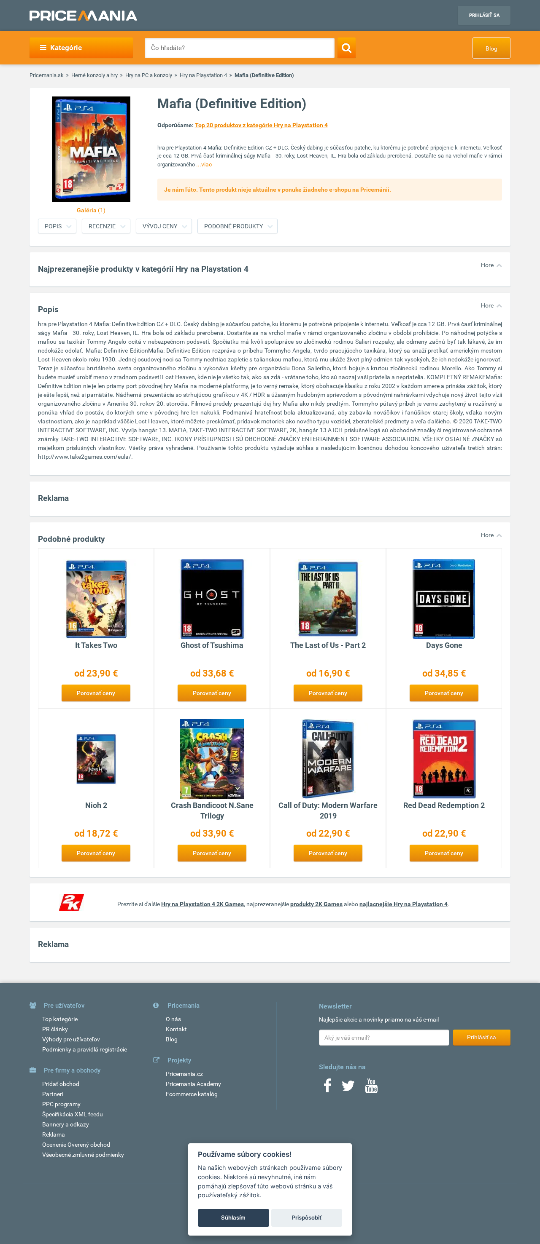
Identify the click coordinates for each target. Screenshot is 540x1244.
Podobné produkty (233, 226)
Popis (53, 226)
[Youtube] (371, 1088)
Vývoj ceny (160, 226)
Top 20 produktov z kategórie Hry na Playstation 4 (261, 125)
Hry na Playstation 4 (203, 75)
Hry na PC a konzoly (148, 75)
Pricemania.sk (47, 75)
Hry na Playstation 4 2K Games (202, 904)
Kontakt (176, 1029)
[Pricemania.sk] (83, 15)
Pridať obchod (60, 1084)
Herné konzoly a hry (94, 75)
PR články (55, 1029)
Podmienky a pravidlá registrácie (84, 1049)
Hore (487, 265)
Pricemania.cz (184, 1073)
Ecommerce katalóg (192, 1094)
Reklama (53, 1134)
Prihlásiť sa (484, 15)
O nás (173, 1019)
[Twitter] (348, 1088)
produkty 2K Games (316, 904)
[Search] (347, 47)
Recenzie (102, 226)
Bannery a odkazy (65, 1124)
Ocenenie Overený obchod (76, 1144)
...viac (204, 164)
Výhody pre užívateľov (71, 1039)
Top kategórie (60, 1019)
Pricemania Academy (193, 1084)
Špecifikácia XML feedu (72, 1114)
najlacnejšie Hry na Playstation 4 (403, 904)
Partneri (52, 1094)
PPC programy (61, 1104)
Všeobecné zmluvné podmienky (83, 1154)
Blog (491, 48)
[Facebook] (327, 1088)
